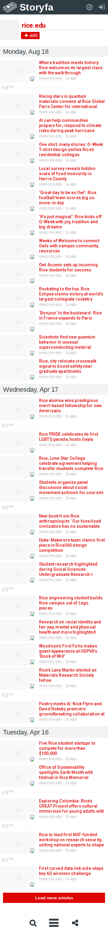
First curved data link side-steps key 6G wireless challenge (71, 871)
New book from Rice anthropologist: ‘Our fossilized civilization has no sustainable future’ (70, 524)
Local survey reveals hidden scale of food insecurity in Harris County (67, 173)
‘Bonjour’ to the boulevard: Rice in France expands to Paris (70, 315)
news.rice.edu (50, 78)
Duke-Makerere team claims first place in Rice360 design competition (72, 545)
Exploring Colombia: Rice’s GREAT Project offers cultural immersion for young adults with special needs (71, 809)
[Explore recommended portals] (89, 7)
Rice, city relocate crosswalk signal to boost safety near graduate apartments (67, 366)
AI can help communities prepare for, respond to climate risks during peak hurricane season (70, 128)
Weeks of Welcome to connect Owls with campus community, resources (69, 245)
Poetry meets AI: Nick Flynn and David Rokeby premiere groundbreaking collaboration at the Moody (71, 711)
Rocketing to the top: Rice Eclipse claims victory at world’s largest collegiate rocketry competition (71, 296)
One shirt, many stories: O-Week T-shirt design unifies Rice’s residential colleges (71, 149)
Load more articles (54, 897)
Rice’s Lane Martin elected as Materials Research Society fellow (68, 675)
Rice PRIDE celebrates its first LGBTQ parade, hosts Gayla (68, 437)
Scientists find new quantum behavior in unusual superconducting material (67, 342)
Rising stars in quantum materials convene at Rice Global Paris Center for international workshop (72, 104)
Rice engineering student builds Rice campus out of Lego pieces (71, 602)
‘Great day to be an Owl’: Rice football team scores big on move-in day (67, 197)
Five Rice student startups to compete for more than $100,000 (67, 748)
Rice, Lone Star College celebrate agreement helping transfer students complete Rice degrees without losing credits (71, 468)
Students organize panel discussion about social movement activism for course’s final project (71, 490)
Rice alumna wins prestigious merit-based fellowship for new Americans (70, 405)
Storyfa (36, 7)
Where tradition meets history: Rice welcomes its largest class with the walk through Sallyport (71, 70)
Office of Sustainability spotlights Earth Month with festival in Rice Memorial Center (66, 775)
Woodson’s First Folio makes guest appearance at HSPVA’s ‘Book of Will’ (68, 651)
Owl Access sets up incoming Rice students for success (68, 267)
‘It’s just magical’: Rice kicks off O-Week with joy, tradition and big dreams (70, 221)
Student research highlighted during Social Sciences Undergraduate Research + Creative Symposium (68, 572)
